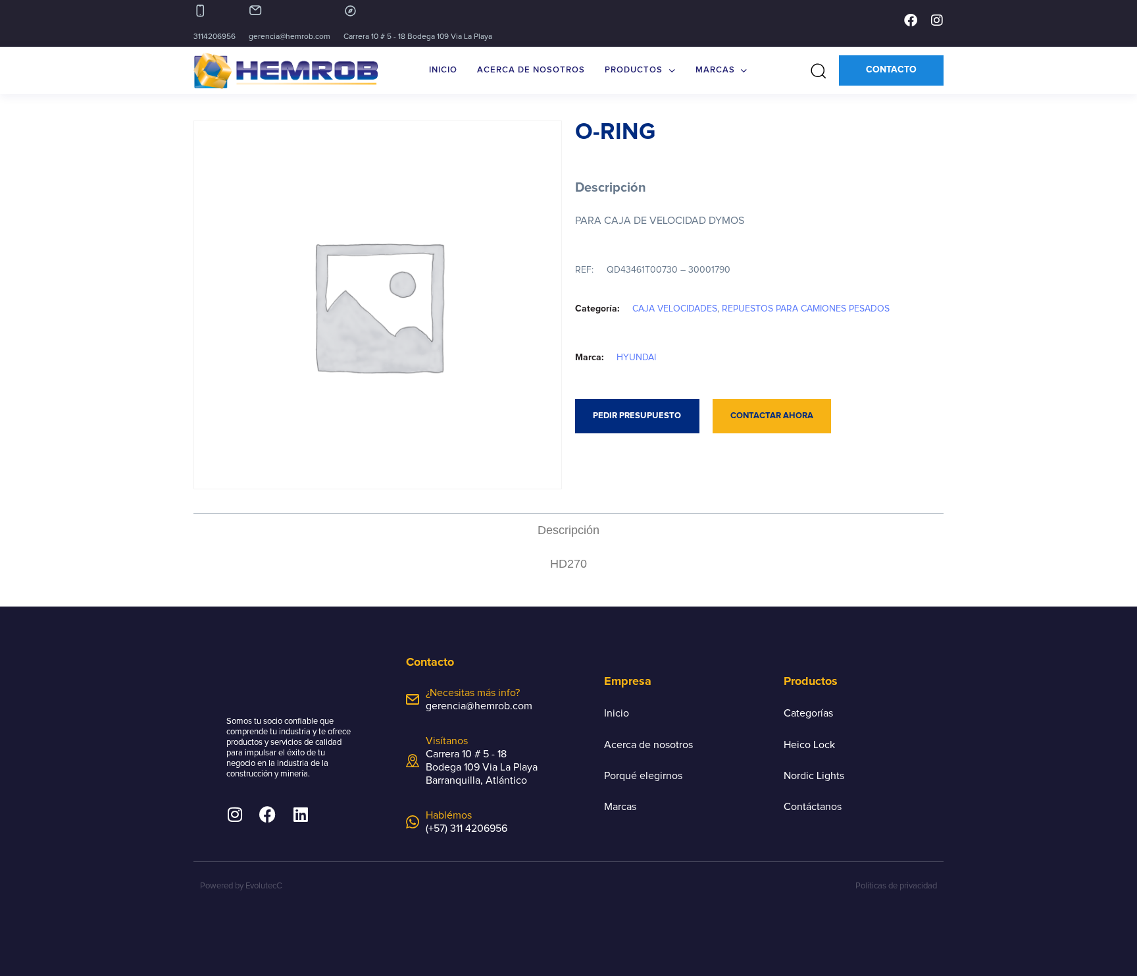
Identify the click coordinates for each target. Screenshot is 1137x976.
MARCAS (715, 70)
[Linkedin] (300, 814)
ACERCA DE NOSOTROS (531, 70)
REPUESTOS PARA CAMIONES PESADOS (806, 308)
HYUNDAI (636, 357)
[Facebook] (910, 20)
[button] (813, 70)
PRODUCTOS (634, 70)
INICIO (443, 70)
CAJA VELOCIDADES (674, 308)
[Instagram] (937, 20)
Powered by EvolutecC (241, 886)
